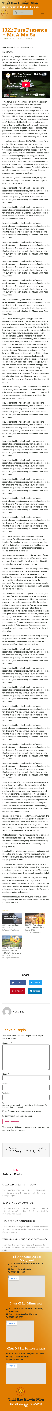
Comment (7, 1043)
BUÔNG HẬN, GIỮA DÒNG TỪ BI (18, 1203)
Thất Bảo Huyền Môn (20, 3)
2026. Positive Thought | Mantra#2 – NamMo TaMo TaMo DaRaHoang (11, 950)
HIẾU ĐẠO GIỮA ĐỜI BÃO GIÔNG (18, 1221)
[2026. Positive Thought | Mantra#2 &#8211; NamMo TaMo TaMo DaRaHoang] (12, 941)
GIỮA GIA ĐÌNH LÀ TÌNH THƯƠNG (19, 1184)
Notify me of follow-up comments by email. (22, 1111)
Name (5, 1074)
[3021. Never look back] (12, 918)
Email (5, 1084)
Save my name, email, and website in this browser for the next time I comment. (24, 1106)
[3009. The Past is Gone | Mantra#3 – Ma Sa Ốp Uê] (35, 918)
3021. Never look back (10, 925)
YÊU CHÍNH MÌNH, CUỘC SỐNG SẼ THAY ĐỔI (24, 1239)
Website (6, 1093)
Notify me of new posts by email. (18, 1116)
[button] (42, 14)
